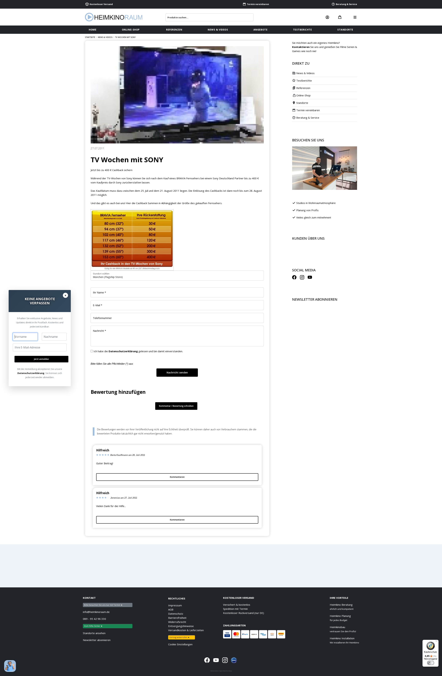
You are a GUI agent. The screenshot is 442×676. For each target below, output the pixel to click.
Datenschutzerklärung (30, 373)
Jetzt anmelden (41, 359)
